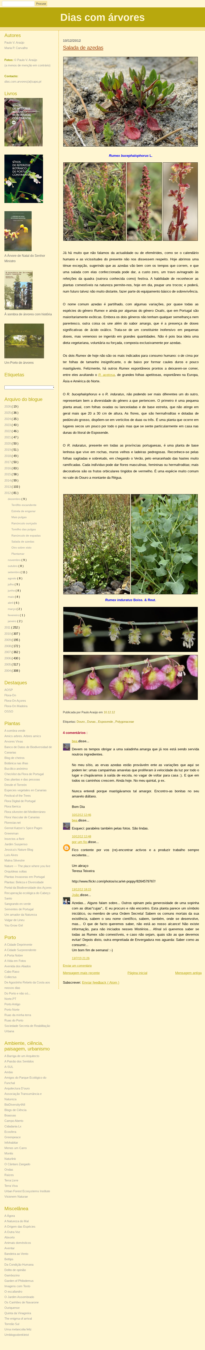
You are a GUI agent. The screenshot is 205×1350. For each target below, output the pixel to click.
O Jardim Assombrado (19, 1297)
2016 (8, 468)
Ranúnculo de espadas (26, 535)
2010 (8, 633)
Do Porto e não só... (17, 993)
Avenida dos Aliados (17, 966)
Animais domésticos (17, 1242)
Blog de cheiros (14, 757)
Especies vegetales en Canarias (25, 790)
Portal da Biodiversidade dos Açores (28, 887)
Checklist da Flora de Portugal (24, 774)
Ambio (8, 1072)
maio (11, 596)
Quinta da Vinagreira (17, 1313)
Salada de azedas (83, 48)
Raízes (9, 1175)
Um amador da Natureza (20, 914)
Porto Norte (11, 1009)
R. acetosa (106, 375)
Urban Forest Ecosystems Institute (27, 1191)
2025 (8, 412)
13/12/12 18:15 (81, 889)
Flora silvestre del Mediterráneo (24, 811)
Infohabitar (11, 1142)
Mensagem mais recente (81, 973)
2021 (8, 437)
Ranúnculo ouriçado (24, 523)
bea (75, 741)
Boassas (10, 1115)
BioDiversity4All (14, 1104)
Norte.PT (10, 998)
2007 (8, 652)
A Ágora (9, 1215)
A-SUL (8, 1066)
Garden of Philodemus (19, 1280)
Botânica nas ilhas (16, 763)
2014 (8, 480)
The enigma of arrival (18, 1318)
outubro (13, 566)
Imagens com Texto (17, 1286)
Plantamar (17, 553)
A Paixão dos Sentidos (19, 1061)
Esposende (106, 721)
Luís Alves (11, 855)
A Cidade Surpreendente (20, 950)
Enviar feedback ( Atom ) (100, 982)
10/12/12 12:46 (81, 814)
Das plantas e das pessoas (22, 779)
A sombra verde (14, 730)
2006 (8, 658)
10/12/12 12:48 (81, 836)
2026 (8, 406)
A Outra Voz (12, 1232)
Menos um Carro (15, 1148)
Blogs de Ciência (15, 1110)
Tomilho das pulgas (23, 529)
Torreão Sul (11, 1324)
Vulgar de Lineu (14, 920)
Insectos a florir (14, 838)
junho (12, 590)
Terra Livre (11, 1180)
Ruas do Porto (13, 1020)
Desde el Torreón (15, 784)
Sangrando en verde (17, 903)
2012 (8, 493)
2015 (8, 474)
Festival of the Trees (17, 795)
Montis (8, 1153)
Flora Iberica (12, 806)
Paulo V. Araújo (14, 42)
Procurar (41, 3)
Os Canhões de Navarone (21, 1302)
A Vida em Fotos (15, 960)
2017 (8, 462)
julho (11, 584)
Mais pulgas (19, 517)
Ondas (8, 1169)
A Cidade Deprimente (18, 944)
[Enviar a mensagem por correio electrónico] (116, 712)
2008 (8, 646)
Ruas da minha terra (17, 1015)
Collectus (10, 977)
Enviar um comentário (77, 965)
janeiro (12, 621)
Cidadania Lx (12, 1126)
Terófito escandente (23, 505)
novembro (14, 560)
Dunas (91, 721)
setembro (14, 572)
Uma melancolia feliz (18, 1329)
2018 (8, 456)
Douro (81, 721)
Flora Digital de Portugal (19, 801)
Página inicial (137, 973)
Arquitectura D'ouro (17, 1088)
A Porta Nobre (13, 955)
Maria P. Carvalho (16, 48)
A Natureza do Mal (16, 1221)
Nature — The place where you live (27, 866)
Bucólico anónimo (16, 768)
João (76, 895)
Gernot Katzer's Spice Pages (23, 828)
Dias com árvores (102, 17)
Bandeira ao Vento (16, 1253)
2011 (7, 627)
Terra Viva (11, 1185)
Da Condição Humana (18, 1264)
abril (11, 602)
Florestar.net (12, 822)
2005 (8, 664)
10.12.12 (110, 712)
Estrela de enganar (23, 511)
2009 (8, 640)
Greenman (11, 833)
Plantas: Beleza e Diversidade (24, 882)
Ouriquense (12, 1307)
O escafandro (13, 1291)
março (12, 609)
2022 (8, 431)
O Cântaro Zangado (17, 1164)
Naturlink (10, 1158)
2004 (8, 670)
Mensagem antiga (188, 973)
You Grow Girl (13, 925)
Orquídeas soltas (15, 871)
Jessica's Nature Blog (18, 849)
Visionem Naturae (16, 1196)
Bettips (8, 1259)
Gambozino (12, 1275)
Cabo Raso (11, 971)
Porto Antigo (12, 1004)
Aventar (9, 1248)
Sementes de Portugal (18, 909)
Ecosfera (10, 1131)
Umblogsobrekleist (16, 1334)
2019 (8, 449)
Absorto (9, 1237)
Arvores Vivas (13, 741)
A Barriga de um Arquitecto (21, 1056)
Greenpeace (12, 1137)
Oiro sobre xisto (21, 547)
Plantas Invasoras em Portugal (24, 876)
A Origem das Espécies (19, 1226)
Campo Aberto (13, 1120)
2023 (8, 425)
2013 (8, 486)
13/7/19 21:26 (80, 958)
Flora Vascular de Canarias (22, 817)
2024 (8, 419)
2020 (8, 443)
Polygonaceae (124, 721)
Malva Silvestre (14, 860)
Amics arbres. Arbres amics (22, 736)
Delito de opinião (15, 1270)
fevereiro (14, 615)
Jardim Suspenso (15, 844)
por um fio (80, 842)
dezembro (14, 499)
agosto (12, 578)
